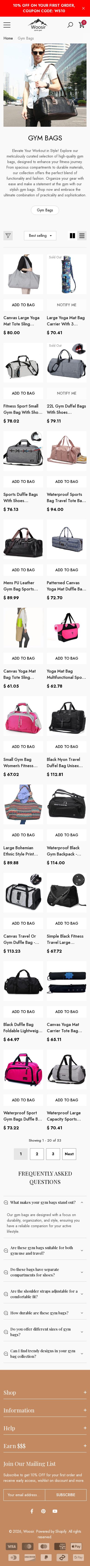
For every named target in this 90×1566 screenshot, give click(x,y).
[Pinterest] (43, 1511)
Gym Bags (26, 38)
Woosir (28, 1531)
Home (8, 38)
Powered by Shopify (51, 1531)
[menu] (6, 25)
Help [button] (9, 1428)
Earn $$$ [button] (14, 1445)
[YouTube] (55, 1511)
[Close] (83, 8)
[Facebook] (32, 1511)
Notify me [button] (66, 305)
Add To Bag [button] (23, 305)
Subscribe (65, 1495)
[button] (70, 25)
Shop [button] (9, 1392)
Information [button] (18, 1410)
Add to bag (23, 570)
